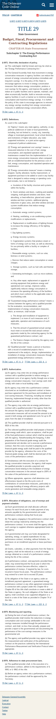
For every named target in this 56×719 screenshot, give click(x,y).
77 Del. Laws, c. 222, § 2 (36, 604)
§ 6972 (19, 21)
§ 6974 (31, 21)
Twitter (5, 710)
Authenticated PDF (46, 15)
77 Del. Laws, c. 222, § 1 (36, 362)
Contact (5, 707)
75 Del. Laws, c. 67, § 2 (12, 112)
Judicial (5, 700)
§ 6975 (37, 21)
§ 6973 (25, 21)
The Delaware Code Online (11, 5)
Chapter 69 (16, 15)
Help (4, 714)
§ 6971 (12, 21)
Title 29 (5, 15)
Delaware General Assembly (14, 697)
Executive (6, 704)
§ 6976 (43, 21)
